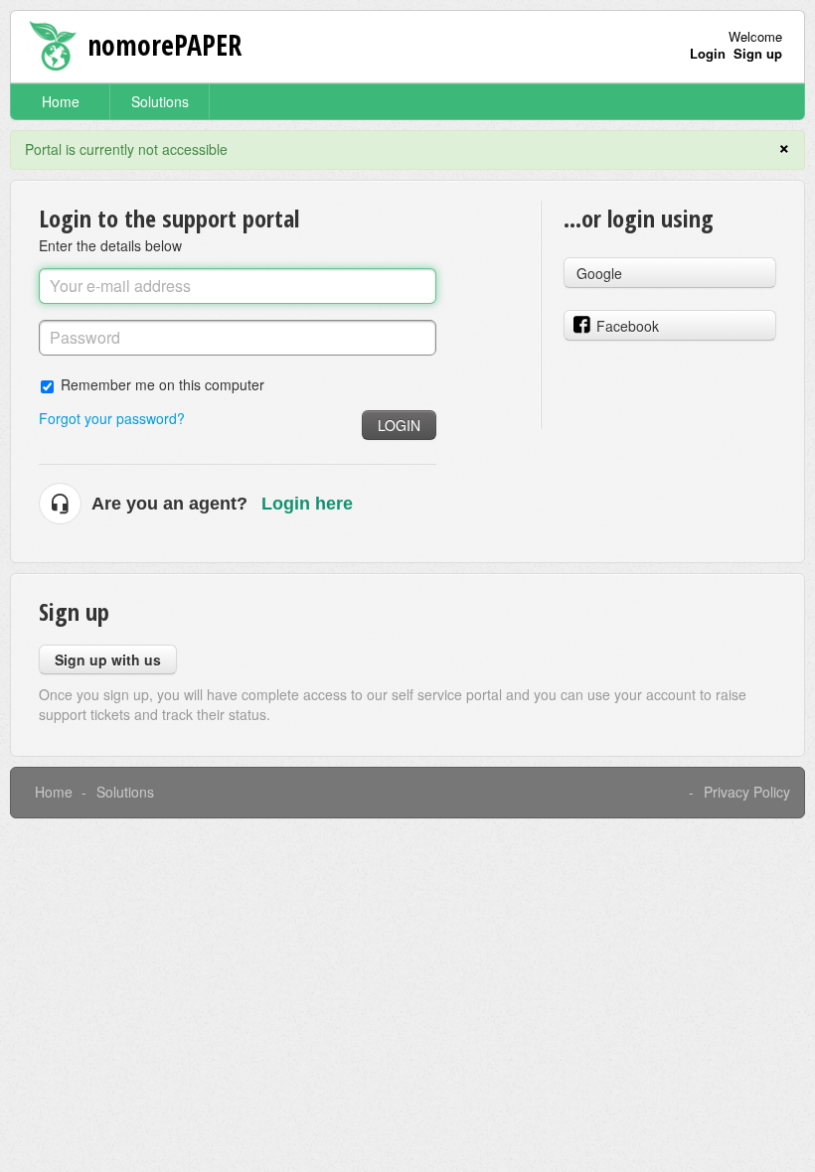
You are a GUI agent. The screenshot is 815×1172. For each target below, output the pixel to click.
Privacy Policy (747, 792)
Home (61, 101)
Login (399, 425)
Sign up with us (108, 659)
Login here (307, 503)
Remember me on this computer (162, 383)
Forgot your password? (112, 418)
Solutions (160, 101)
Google (599, 273)
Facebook (627, 326)
